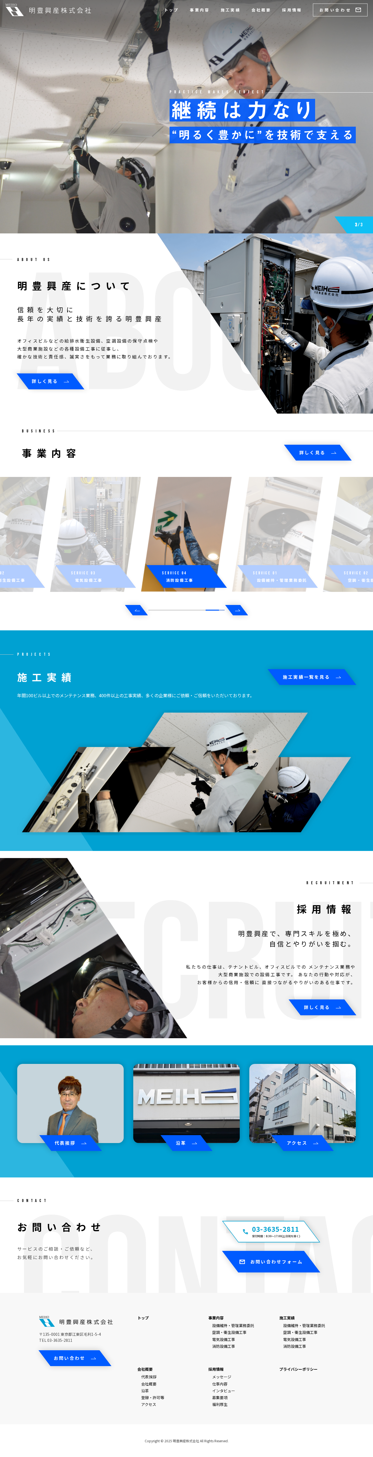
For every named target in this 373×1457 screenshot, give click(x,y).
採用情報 (292, 10)
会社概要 (261, 10)
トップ (171, 10)
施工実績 (231, 10)
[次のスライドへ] (236, 610)
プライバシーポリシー (298, 1369)
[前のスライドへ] (136, 610)
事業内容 (200, 10)
